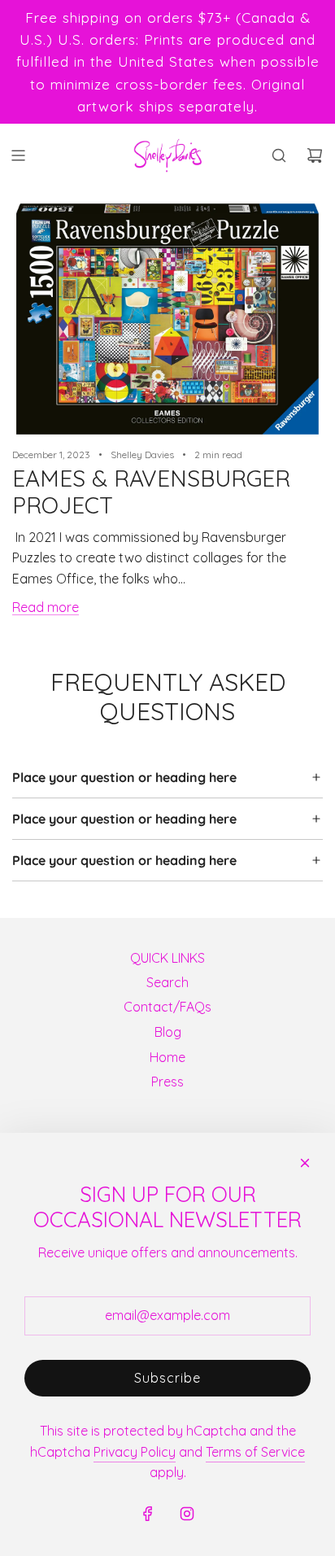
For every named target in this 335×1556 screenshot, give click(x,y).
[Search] (279, 155)
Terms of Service (255, 1452)
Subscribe (167, 1378)
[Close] (305, 1163)
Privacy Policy (135, 1452)
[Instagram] (187, 1514)
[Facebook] (148, 1514)
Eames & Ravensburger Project (151, 492)
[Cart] (315, 155)
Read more (45, 607)
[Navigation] (18, 155)
